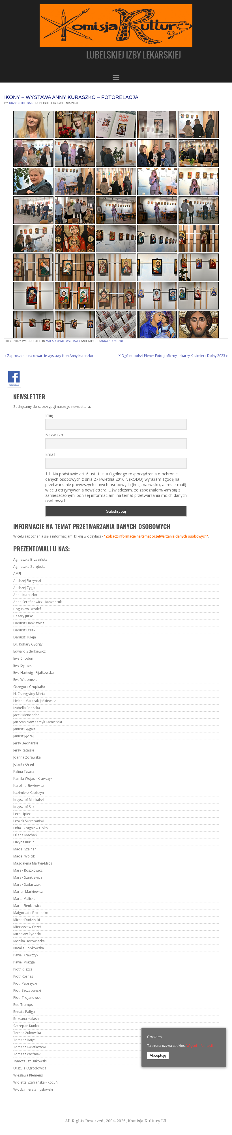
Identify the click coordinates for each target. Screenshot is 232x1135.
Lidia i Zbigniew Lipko (30, 828)
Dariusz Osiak (24, 630)
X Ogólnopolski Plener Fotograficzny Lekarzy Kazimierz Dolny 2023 (173, 355)
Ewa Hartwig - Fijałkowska (33, 672)
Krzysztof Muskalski (28, 799)
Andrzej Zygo (24, 587)
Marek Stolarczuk (26, 884)
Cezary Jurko (23, 616)
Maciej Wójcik (24, 856)
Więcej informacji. (200, 1046)
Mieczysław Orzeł (27, 926)
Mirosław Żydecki (27, 934)
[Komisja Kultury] (116, 36)
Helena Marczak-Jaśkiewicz (34, 700)
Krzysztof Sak (21, 103)
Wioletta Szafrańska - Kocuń (35, 1082)
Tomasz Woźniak (26, 1054)
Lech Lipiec (22, 813)
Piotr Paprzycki (25, 983)
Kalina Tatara (23, 771)
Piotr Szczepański (27, 990)
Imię (49, 415)
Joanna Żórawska (27, 757)
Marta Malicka (24, 898)
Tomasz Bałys (24, 1039)
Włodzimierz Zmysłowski (33, 1089)
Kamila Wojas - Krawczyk (32, 778)
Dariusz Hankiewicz (28, 623)
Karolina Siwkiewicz (28, 785)
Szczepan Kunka (26, 1025)
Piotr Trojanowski (27, 997)
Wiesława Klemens (28, 1075)
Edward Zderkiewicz (29, 651)
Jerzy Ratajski (23, 750)
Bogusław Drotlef (27, 609)
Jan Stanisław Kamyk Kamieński (37, 722)
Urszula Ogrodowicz (29, 1068)
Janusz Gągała (24, 729)
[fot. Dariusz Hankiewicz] (33, 124)
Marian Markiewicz (28, 891)
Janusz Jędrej (23, 736)
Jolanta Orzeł (23, 764)
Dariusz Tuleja (24, 637)
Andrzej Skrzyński (27, 580)
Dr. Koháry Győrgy (27, 644)
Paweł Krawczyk (25, 955)
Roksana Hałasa (26, 1018)
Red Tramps (23, 1004)
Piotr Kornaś (23, 976)
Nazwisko (54, 434)
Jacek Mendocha (26, 714)
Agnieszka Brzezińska (30, 559)
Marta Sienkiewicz (27, 905)
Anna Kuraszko (112, 341)
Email (50, 454)
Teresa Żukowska (27, 1032)
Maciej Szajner (24, 849)
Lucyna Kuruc (23, 842)
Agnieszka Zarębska (29, 566)
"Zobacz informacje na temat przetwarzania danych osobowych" (156, 536)
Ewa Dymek (22, 665)
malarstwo (55, 341)
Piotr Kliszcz (22, 969)
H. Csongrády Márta (29, 693)
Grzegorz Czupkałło (29, 686)
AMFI (17, 573)
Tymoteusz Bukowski (30, 1061)
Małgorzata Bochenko (30, 912)
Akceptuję (158, 1055)
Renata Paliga (24, 1011)
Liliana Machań (25, 835)
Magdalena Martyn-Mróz (32, 863)
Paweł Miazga (24, 962)
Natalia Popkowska (28, 948)
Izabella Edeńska (26, 707)
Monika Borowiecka (29, 941)
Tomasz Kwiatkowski (29, 1047)
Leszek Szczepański (28, 820)
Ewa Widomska (25, 679)
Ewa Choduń (23, 658)
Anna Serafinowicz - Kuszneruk (37, 601)
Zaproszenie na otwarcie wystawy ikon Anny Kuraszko (48, 355)
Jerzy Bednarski (25, 743)
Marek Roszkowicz (27, 870)
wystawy (73, 341)
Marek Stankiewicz (27, 877)
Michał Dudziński (26, 919)
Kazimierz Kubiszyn (28, 792)
